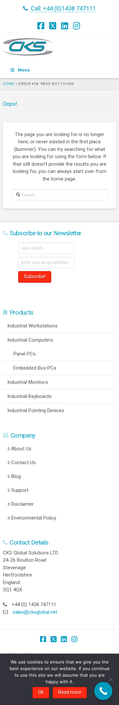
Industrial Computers (30, 340)
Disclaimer (22, 504)
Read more (69, 692)
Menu (24, 70)
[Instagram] (77, 26)
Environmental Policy (33, 518)
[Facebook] (41, 26)
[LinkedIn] (65, 26)
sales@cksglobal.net (35, 612)
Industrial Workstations (32, 326)
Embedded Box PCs (35, 368)
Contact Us (23, 462)
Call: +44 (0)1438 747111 (63, 8)
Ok (41, 692)
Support (19, 490)
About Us (21, 449)
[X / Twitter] (53, 26)
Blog (16, 476)
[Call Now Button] (103, 691)
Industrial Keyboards (29, 396)
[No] (110, 679)
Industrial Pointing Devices (35, 410)
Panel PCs (25, 354)
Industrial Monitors (27, 382)
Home (9, 84)
